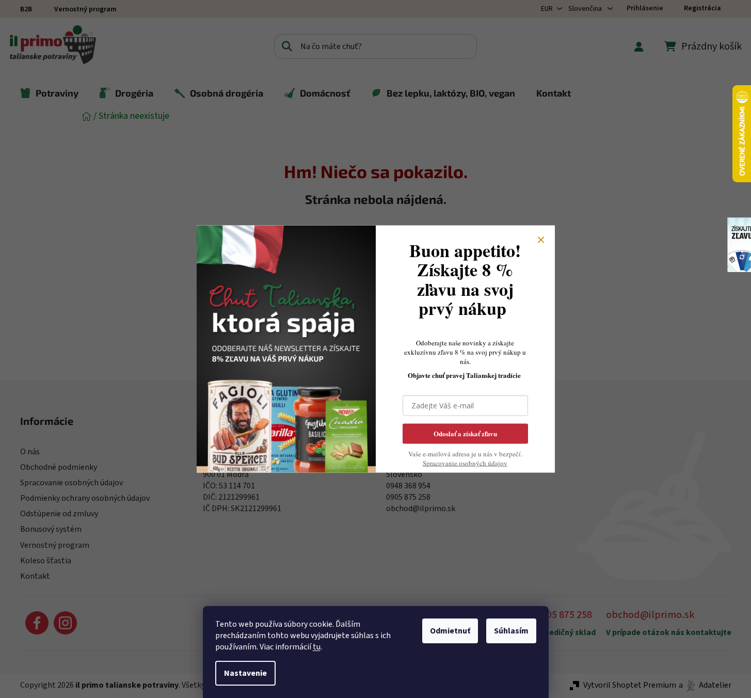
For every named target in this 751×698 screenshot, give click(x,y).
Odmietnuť (450, 631)
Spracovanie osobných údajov (465, 463)
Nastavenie (245, 673)
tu (317, 647)
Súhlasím (511, 631)
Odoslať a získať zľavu (465, 433)
